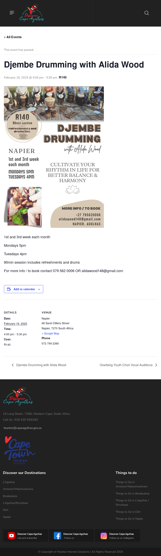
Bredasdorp (10, 496)
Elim (5, 510)
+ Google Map (50, 333)
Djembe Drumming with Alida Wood (41, 365)
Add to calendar (24, 289)
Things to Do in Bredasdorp (132, 493)
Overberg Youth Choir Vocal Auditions (126, 365)
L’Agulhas (9, 482)
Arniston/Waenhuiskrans (18, 489)
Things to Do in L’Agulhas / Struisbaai (132, 503)
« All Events (13, 37)
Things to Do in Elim (128, 512)
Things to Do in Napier (129, 519)
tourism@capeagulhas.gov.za (23, 428)
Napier (7, 517)
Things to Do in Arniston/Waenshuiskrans (131, 484)
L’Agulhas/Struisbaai (15, 503)
